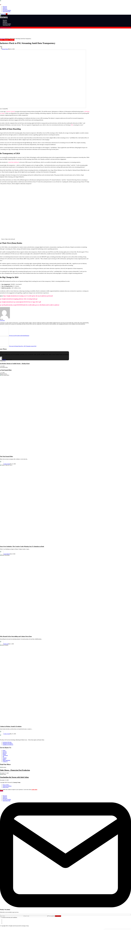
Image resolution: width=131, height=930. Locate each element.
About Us (5, 7)
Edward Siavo (5, 49)
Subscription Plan (6, 11)
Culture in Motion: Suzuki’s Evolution (10, 726)
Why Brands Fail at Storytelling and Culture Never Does (16, 636)
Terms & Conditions (7, 786)
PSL (72, 125)
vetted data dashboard (13, 162)
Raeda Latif (5, 643)
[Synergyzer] (4, 17)
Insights (3, 38)
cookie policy (34, 789)
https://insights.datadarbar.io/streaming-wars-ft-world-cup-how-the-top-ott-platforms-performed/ (28, 296)
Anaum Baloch (6, 553)
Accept (1, 790)
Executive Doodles (7, 10)
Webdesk (4, 359)
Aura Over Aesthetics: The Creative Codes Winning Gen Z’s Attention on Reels (22, 546)
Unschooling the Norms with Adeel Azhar (14, 777)
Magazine (5, 6)
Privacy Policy (6, 784)
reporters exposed (10, 111)
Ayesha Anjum (6, 463)
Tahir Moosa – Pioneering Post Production (15, 770)
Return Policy (6, 787)
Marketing (5, 9)
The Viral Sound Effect (6, 456)
